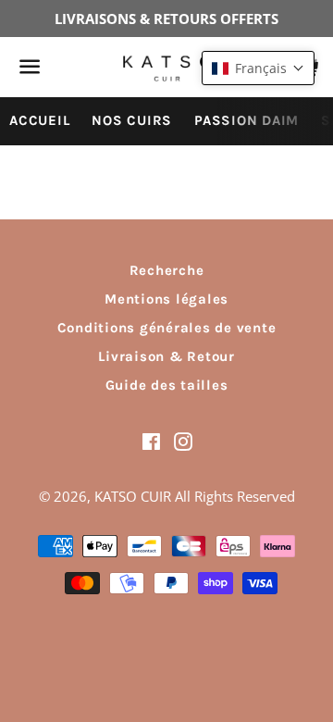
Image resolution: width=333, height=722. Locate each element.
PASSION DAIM (246, 120)
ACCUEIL (39, 120)
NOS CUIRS (132, 120)
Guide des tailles (166, 385)
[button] (258, 68)
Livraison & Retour (166, 356)
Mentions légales (166, 299)
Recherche (167, 270)
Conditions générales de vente (167, 327)
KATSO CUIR (132, 496)
